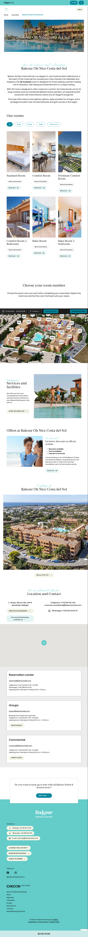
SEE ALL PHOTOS (42, 575)
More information (16, 411)
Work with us (11, 906)
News (9, 895)
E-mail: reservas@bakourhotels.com (25, 838)
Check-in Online (15, 859)
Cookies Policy (54, 922)
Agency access (16, 758)
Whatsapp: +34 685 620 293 (22, 833)
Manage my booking (17, 853)
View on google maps (18, 611)
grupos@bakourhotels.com (19, 711)
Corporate (10, 900)
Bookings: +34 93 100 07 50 (22, 828)
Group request (16, 725)
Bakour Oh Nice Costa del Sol (32, 15)
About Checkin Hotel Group (17, 892)
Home (6, 15)
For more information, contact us (20, 618)
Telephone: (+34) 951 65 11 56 (62, 602)
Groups (9, 903)
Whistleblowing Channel (16, 911)
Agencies (10, 897)
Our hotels (15, 15)
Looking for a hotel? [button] (18, 848)
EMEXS (56, 920)
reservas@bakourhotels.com (20, 681)
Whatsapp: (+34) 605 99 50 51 (64, 610)
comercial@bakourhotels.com (20, 746)
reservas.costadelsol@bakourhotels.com (62, 605)
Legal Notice (32, 922)
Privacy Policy (43, 922)
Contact (10, 909)
